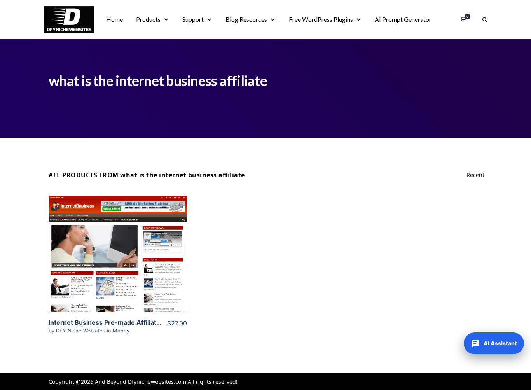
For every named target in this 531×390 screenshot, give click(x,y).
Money (121, 330)
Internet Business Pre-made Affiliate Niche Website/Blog (135, 322)
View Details (118, 242)
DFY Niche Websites (81, 330)
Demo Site (118, 266)
